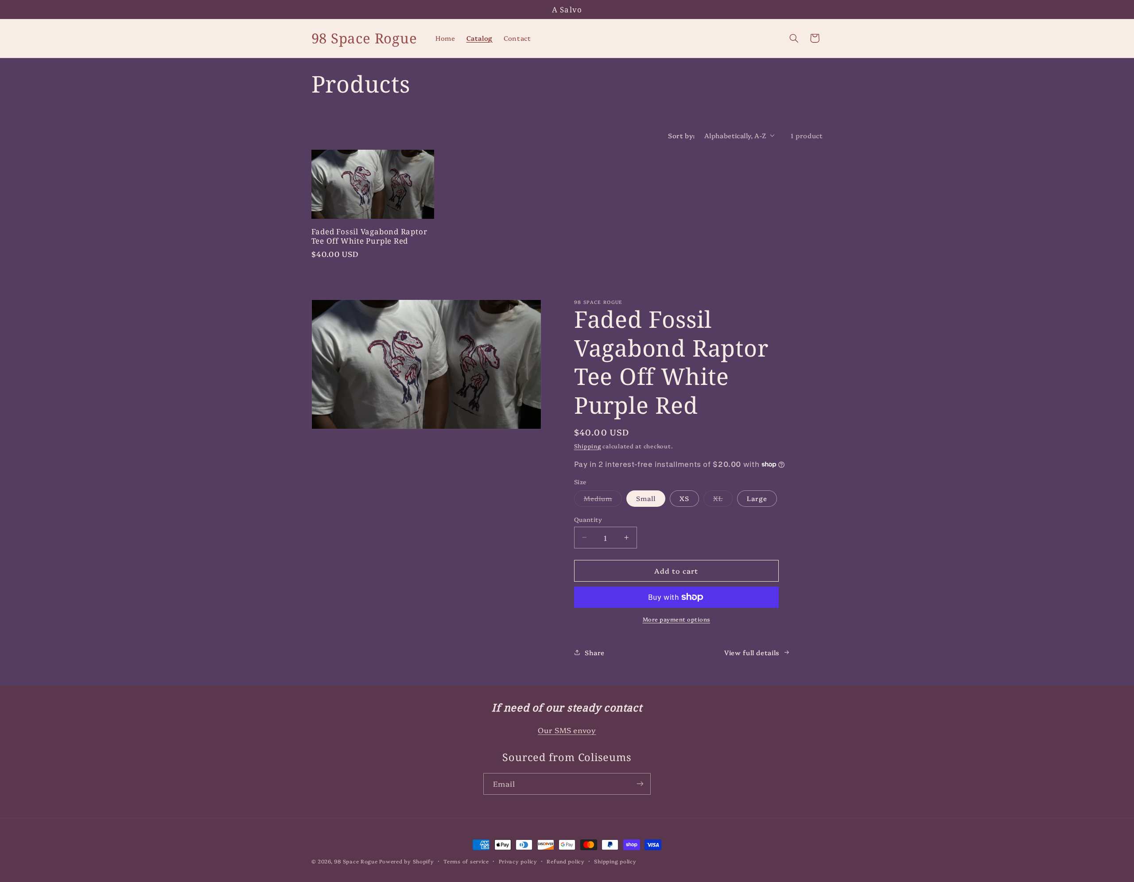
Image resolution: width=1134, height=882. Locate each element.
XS (684, 498)
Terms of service (466, 861)
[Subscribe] (640, 784)
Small (646, 498)
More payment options (677, 619)
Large (757, 498)
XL (723, 500)
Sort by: (681, 135)
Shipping (587, 446)
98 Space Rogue (355, 861)
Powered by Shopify (406, 861)
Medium (603, 500)
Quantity (588, 519)
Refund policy (566, 861)
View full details (751, 652)
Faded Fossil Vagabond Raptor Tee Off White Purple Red (369, 236)
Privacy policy (518, 861)
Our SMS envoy (567, 730)
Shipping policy (615, 861)
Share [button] (595, 652)
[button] (794, 38)
